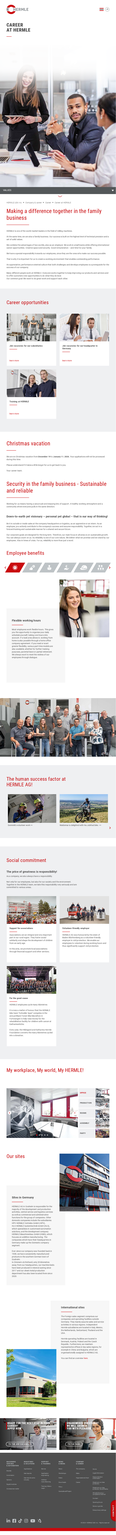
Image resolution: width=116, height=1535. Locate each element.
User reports (28, 1473)
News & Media (62, 1463)
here (86, 1358)
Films (60, 1487)
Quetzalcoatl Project (65, 1491)
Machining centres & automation (12, 1464)
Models (8, 1471)
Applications (28, 1469)
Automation (10, 1475)
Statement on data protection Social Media (100, 1488)
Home (95, 1469)
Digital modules (11, 1484)
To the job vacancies (19, 1444)
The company (80, 1469)
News (60, 1469)
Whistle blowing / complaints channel (99, 1493)
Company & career (33, 202)
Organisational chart (82, 1478)
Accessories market (12, 1489)
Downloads (62, 1482)
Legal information (98, 1473)
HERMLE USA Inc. (14, 202)
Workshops (62, 1473)
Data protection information (98, 1477)
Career (48, 202)
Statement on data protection (99, 1483)
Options (9, 1480)
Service (43, 1469)
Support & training (45, 1463)
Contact (95, 1498)
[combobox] (58, 190)
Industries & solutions (29, 1463)
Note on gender (98, 1506)
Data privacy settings (99, 1510)
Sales (77, 1473)
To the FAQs (74, 1444)
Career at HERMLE (63, 202)
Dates (60, 1478)
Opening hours (97, 1502)
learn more (14, 360)
